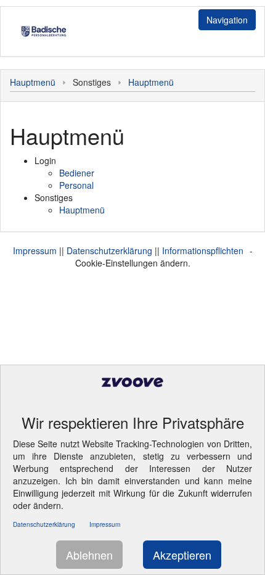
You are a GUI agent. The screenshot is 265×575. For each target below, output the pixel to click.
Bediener (76, 173)
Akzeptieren (182, 555)
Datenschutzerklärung (109, 250)
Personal (76, 185)
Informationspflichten (202, 250)
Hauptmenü (32, 82)
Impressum (35, 250)
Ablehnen (89, 555)
